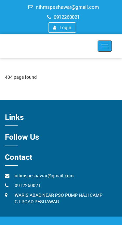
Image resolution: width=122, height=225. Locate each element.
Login (65, 27)
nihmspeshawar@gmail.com (67, 7)
